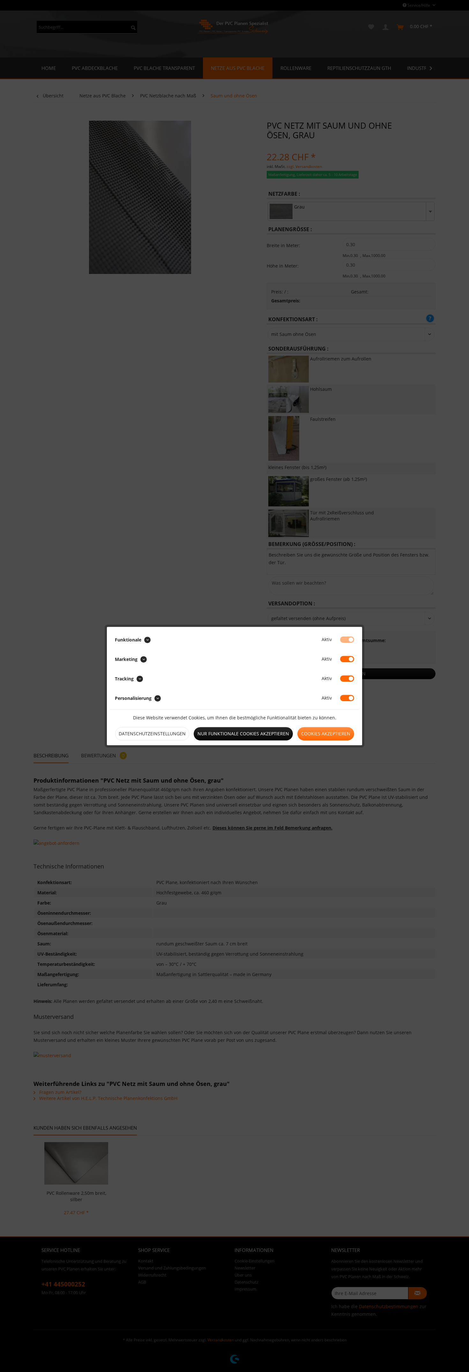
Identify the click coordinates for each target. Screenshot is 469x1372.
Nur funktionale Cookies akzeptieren (243, 734)
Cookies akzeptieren (325, 734)
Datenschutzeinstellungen (152, 734)
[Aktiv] (347, 639)
